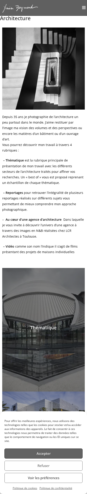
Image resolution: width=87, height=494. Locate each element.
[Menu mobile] (84, 7)
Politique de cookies (25, 488)
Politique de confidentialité (55, 488)
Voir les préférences (43, 478)
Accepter (44, 453)
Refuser (43, 465)
